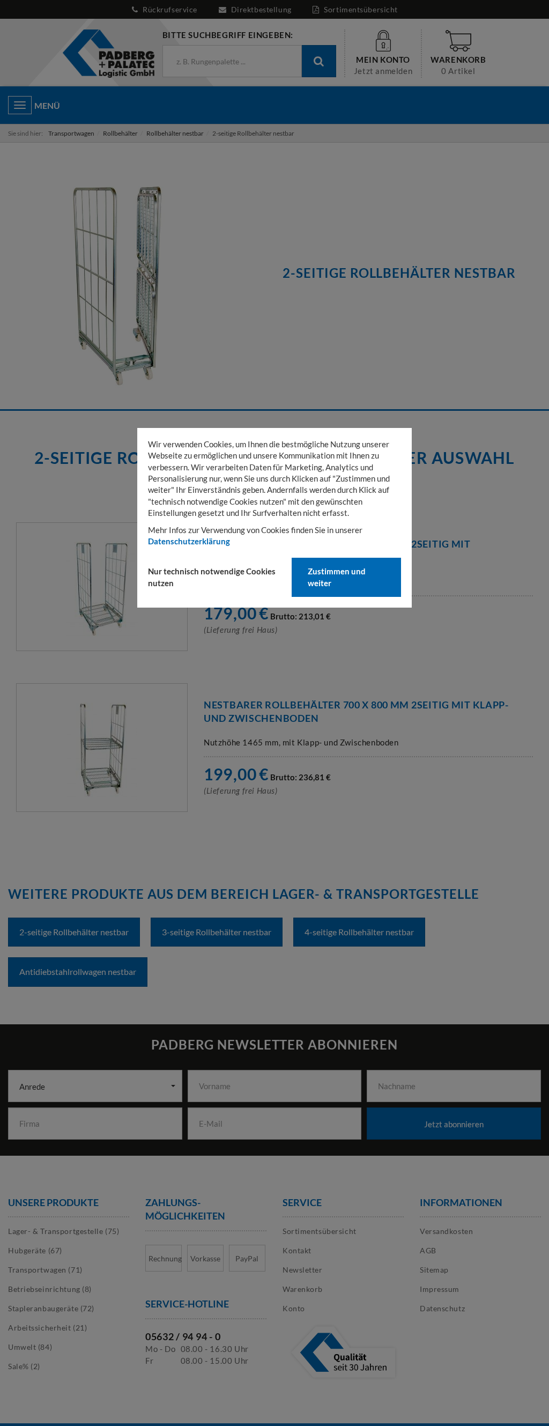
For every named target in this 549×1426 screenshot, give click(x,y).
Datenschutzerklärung (189, 541)
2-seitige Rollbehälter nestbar (74, 932)
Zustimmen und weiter (337, 576)
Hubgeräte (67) (35, 1250)
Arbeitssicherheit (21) (47, 1327)
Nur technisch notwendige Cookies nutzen (212, 576)
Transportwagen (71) (45, 1269)
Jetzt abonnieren (454, 1124)
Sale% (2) (24, 1366)
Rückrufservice (170, 9)
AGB (428, 1250)
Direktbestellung (261, 9)
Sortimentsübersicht (360, 9)
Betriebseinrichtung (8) (50, 1289)
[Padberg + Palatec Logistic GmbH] (108, 52)
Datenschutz (442, 1308)
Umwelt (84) (30, 1346)
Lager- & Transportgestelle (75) (63, 1231)
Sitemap (434, 1269)
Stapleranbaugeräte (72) (51, 1308)
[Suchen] (318, 61)
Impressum (439, 1289)
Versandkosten (446, 1231)
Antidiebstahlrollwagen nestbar (77, 971)
